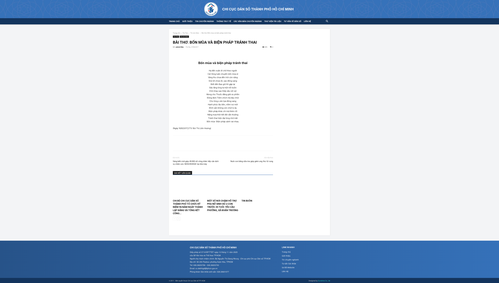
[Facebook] (175, 52)
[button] (327, 21)
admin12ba (180, 47)
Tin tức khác (194, 33)
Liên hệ (307, 21)
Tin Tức (185, 33)
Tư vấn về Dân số (292, 21)
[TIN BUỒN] (257, 188)
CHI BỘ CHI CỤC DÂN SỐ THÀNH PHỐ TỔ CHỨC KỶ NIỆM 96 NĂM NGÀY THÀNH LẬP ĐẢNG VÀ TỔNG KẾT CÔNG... (188, 207)
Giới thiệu (187, 21)
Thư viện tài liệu (272, 21)
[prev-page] (174, 218)
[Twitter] (181, 52)
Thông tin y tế (223, 21)
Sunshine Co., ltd (324, 280)
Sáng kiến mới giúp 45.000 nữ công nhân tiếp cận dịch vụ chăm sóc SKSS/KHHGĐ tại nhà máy (196, 162)
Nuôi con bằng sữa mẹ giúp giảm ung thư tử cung (252, 161)
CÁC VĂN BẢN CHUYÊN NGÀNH (248, 21)
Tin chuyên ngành (204, 21)
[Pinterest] (187, 52)
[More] (199, 52)
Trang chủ (174, 21)
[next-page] (178, 218)
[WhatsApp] (193, 52)
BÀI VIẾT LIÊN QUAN (182, 173)
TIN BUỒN (246, 200)
